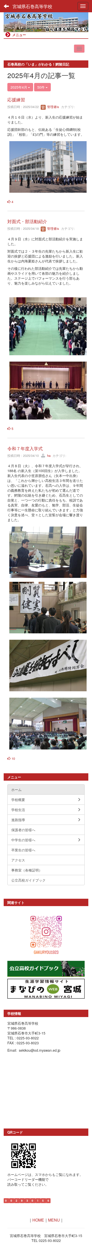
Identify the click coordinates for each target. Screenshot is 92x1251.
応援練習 (16, 99)
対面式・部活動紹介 (27, 221)
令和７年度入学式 (25, 448)
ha (48, 455)
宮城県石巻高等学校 (32, 6)
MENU (54, 1220)
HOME (38, 1220)
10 (13, 758)
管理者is (52, 106)
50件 (41, 87)
